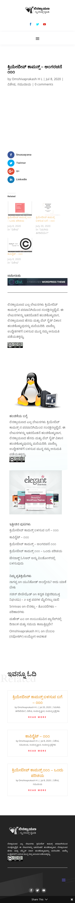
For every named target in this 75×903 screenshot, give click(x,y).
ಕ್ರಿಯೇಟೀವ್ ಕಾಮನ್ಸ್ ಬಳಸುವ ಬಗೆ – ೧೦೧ (45, 218)
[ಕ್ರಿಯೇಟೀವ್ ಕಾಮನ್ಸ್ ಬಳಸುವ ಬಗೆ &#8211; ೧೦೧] (48, 208)
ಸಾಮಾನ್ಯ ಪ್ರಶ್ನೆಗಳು (53, 711)
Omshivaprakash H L (27, 79)
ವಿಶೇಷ (12, 84)
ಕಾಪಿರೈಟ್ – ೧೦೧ (15, 253)
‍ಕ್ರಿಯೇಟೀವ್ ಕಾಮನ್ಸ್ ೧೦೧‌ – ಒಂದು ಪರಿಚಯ (19, 218)
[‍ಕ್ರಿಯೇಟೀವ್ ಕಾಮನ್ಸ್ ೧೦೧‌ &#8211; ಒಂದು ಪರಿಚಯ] (20, 208)
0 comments (44, 84)
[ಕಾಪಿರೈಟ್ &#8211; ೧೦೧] (20, 245)
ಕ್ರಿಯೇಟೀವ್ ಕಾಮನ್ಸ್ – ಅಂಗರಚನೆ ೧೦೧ (32, 544)
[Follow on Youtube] (44, 24)
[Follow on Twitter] (37, 24)
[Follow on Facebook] (30, 24)
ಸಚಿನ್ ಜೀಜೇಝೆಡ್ (20, 594)
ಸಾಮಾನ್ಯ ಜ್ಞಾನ (38, 711)
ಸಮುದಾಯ (24, 84)
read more (37, 717)
